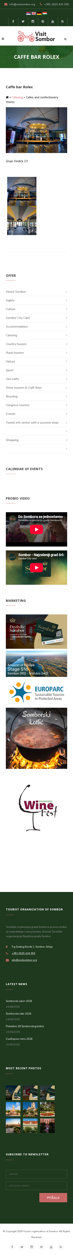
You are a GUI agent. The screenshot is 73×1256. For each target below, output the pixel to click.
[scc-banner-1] (48, 1091)
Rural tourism (15, 353)
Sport (9, 370)
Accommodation (17, 326)
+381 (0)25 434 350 (56, 4)
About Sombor (16, 292)
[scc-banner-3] (14, 1091)
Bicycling (12, 396)
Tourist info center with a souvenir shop (32, 422)
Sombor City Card (18, 318)
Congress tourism (17, 405)
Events (10, 414)
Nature (10, 361)
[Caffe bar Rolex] (21, 191)
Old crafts (12, 379)
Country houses (16, 344)
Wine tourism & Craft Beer (24, 388)
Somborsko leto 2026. (19, 1014)
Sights (10, 300)
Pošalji (53, 1198)
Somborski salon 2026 (19, 1001)
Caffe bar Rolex (19, 87)
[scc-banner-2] (31, 1091)
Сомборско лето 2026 (19, 1039)
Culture (11, 309)
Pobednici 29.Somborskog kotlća (25, 1026)
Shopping (12, 440)
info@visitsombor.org (22, 4)
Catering (17, 97)
